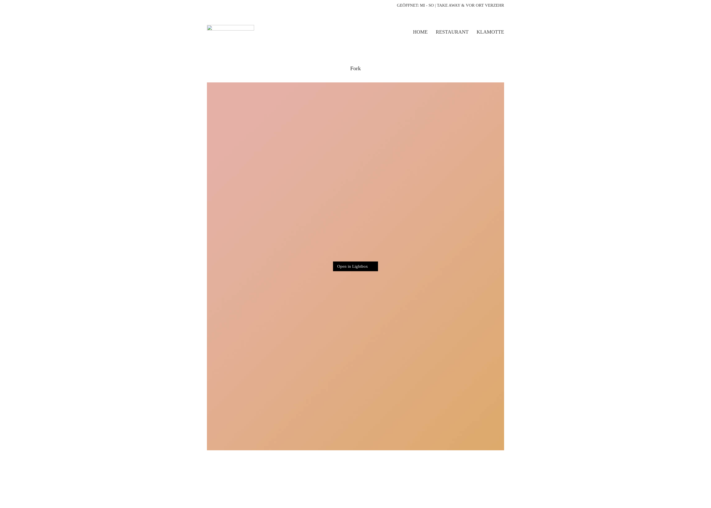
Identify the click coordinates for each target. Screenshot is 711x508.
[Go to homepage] (230, 32)
